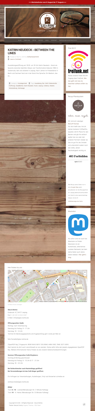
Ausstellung (38, 83)
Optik (34, 40)
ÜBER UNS (27, 40)
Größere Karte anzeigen (15, 304)
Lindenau (46, 85)
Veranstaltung (13, 88)
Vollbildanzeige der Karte (75, 201)
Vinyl (47, 40)
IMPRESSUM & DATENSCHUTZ (68, 40)
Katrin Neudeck (28, 85)
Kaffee (41, 40)
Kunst (36, 85)
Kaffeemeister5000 (33, 57)
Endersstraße (53, 83)
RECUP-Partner (73, 124)
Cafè (46, 83)
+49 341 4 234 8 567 (19, 315)
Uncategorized (22, 83)
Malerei (52, 85)
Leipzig (40, 85)
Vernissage (21, 88)
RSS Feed (37, 405)
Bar (43, 83)
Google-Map (74, 187)
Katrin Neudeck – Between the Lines (31, 51)
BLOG (20, 40)
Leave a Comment (15, 59)
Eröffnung (12, 85)
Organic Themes (28, 405)
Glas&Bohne (19, 85)
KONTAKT (54, 40)
